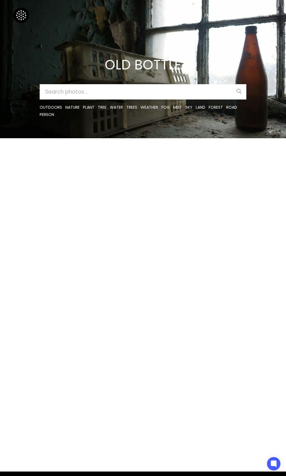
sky (188, 107)
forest (216, 107)
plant (88, 107)
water (116, 107)
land (200, 107)
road (231, 107)
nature (72, 107)
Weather (149, 107)
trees (131, 107)
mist (177, 107)
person (47, 114)
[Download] (25, 168)
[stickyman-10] (25, 154)
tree (102, 107)
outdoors (51, 107)
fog (165, 107)
